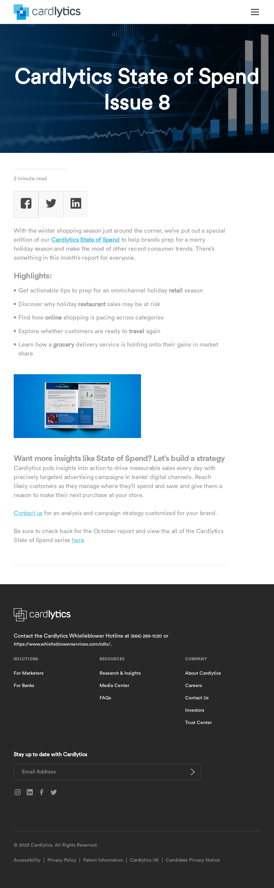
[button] (253, 12)
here (78, 540)
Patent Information (103, 860)
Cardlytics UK (144, 860)
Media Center (114, 685)
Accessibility (27, 860)
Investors (194, 710)
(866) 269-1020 (146, 636)
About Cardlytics (203, 673)
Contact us (28, 513)
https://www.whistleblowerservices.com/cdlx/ (62, 644)
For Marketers (28, 673)
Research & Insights (120, 673)
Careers (193, 685)
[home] (47, 12)
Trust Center (198, 722)
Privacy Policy (61, 860)
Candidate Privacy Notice (193, 860)
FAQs (105, 698)
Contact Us (197, 698)
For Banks (24, 685)
